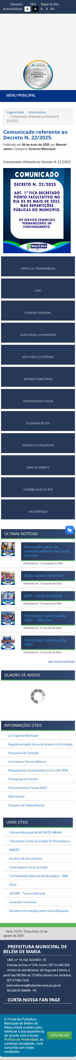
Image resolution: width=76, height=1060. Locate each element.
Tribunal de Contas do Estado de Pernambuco (39, 841)
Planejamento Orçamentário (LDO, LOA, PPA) (38, 770)
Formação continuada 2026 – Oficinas (45, 617)
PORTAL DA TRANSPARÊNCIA (38, 268)
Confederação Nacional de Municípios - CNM (38, 876)
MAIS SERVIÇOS (38, 511)
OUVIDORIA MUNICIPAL (38, 312)
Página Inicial (15, 112)
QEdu (12, 884)
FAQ (33, 4)
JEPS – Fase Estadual (43, 595)
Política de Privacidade (21, 1039)
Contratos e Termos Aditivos (27, 761)
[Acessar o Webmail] (63, 931)
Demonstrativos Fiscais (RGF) (27, 788)
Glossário (16, 4)
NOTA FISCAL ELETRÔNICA (38, 357)
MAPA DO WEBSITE (38, 467)
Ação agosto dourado (44, 575)
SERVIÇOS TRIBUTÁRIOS (38, 379)
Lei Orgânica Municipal (23, 735)
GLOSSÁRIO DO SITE (38, 423)
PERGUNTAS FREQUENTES (38, 445)
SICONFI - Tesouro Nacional (27, 893)
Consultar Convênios (23, 902)
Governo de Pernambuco (25, 858)
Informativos (37, 112)
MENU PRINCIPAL (21, 95)
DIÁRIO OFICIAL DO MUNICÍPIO (38, 335)
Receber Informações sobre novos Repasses (39, 911)
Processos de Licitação (23, 753)
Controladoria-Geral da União (28, 867)
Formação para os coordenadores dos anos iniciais (47, 551)
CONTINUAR (59, 1035)
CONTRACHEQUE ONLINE (38, 401)
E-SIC (38, 290)
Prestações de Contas (23, 779)
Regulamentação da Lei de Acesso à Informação (40, 744)
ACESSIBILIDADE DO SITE (38, 489)
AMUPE (14, 850)
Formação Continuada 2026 (45, 642)
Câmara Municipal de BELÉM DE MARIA (35, 832)
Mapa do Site (49, 4)
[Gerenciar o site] (70, 931)
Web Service (16, 796)
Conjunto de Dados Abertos (26, 805)
